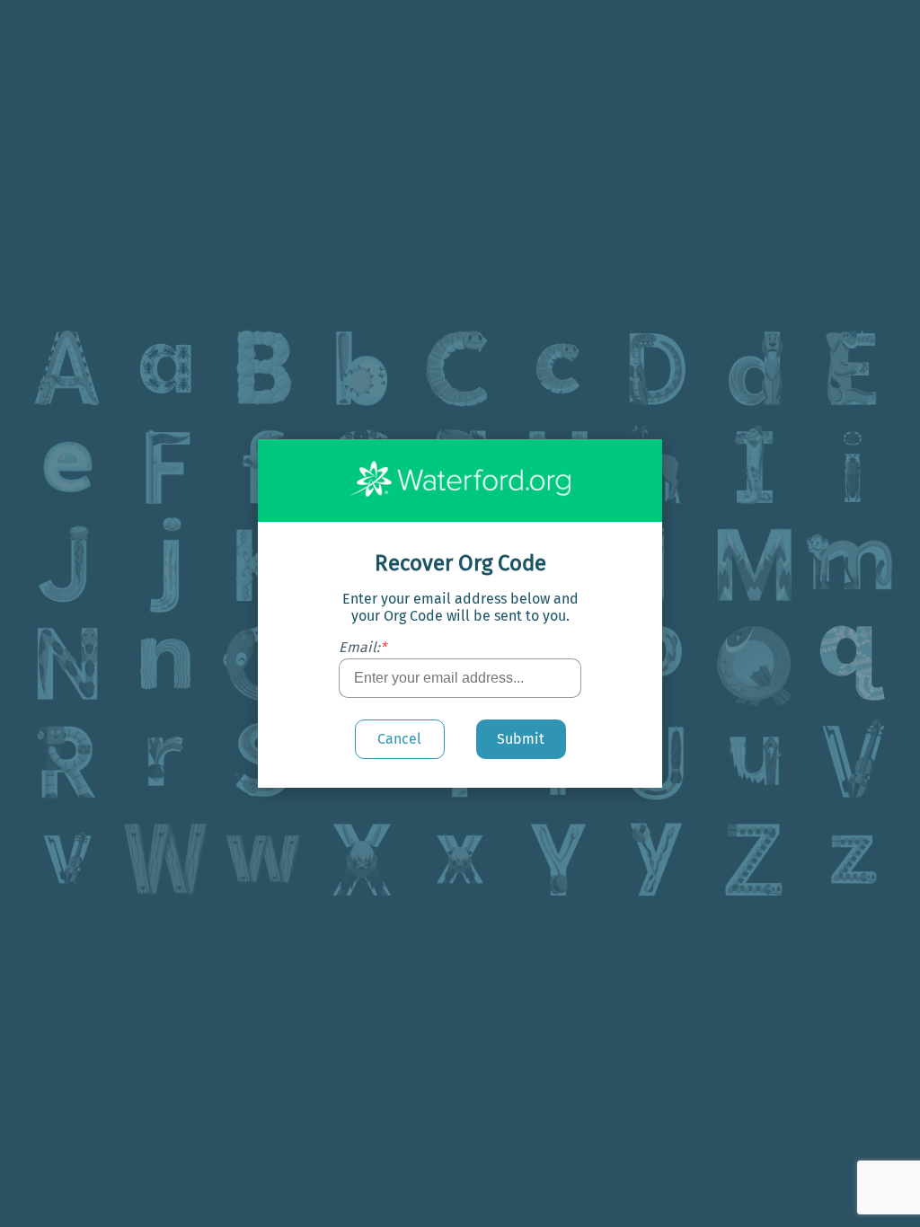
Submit (520, 738)
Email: (362, 647)
